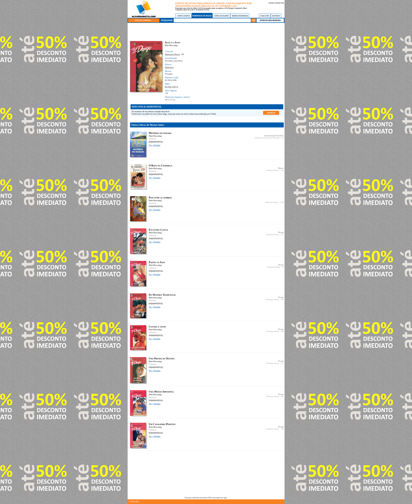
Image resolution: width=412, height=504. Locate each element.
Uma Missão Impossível (161, 391)
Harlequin (169, 67)
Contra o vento (157, 326)
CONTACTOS (279, 3)
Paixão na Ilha (157, 262)
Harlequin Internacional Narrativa (267, 138)
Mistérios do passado (160, 133)
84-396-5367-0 (171, 87)
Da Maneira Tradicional (162, 294)
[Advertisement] (206, 31)
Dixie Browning (171, 45)
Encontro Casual (158, 229)
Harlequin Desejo (172, 54)
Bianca (281, 168)
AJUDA (271, 3)
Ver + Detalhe (154, 145)
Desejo (281, 232)
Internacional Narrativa (274, 136)
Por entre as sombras (160, 197)
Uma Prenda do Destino (162, 358)
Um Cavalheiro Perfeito (162, 424)
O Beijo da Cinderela (160, 165)
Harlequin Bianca (272, 170)
